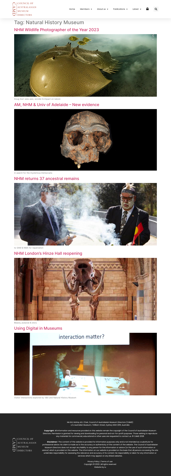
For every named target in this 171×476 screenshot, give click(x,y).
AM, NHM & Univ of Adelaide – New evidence (56, 104)
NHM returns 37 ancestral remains (46, 178)
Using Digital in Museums (38, 328)
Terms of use (107, 461)
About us (101, 9)
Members (85, 9)
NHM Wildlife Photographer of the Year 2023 (56, 29)
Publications (119, 9)
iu (105, 467)
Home (72, 9)
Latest (136, 9)
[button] (155, 9)
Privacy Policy (93, 461)
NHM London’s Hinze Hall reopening (48, 253)
